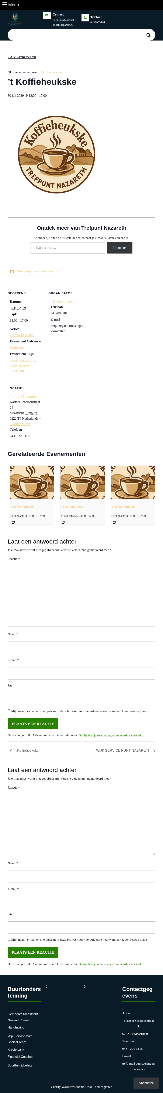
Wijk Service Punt (20, 1036)
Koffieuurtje (18, 347)
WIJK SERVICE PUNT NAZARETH (123, 750)
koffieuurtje (17, 371)
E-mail (13, 660)
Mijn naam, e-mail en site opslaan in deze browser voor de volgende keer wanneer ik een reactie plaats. (79, 711)
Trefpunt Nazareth (23, 396)
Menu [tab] (13, 4)
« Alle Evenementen (22, 57)
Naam (13, 634)
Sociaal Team (17, 1042)
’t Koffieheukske (22, 335)
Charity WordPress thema (67, 1087)
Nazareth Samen (19, 1020)
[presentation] (32, 482)
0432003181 (97, 22)
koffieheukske (19, 365)
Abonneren (119, 247)
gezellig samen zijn (22, 360)
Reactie (14, 559)
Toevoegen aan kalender (35, 271)
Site (10, 685)
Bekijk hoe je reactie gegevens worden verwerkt (111, 735)
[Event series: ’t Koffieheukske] (13, 522)
